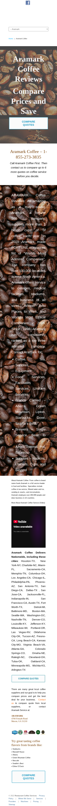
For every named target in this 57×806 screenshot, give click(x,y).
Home (11, 38)
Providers (12, 801)
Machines (24, 801)
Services (39, 799)
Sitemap (12, 804)
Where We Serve (24, 799)
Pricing (35, 801)
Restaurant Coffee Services (28, 16)
